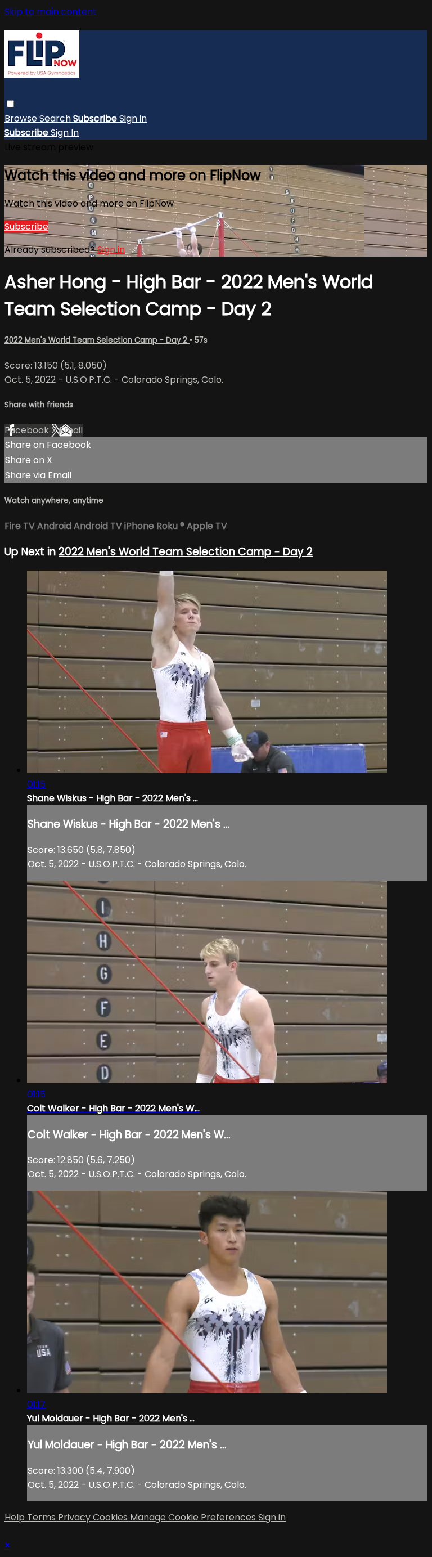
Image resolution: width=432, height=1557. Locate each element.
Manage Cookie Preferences (194, 1517)
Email (71, 430)
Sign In (65, 132)
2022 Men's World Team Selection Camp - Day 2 (97, 340)
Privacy (75, 1517)
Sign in (133, 118)
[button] (10, 103)
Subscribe (26, 226)
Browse (21, 118)
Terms (42, 1517)
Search (56, 118)
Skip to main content (50, 11)
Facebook (27, 430)
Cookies (111, 1517)
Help (15, 1517)
